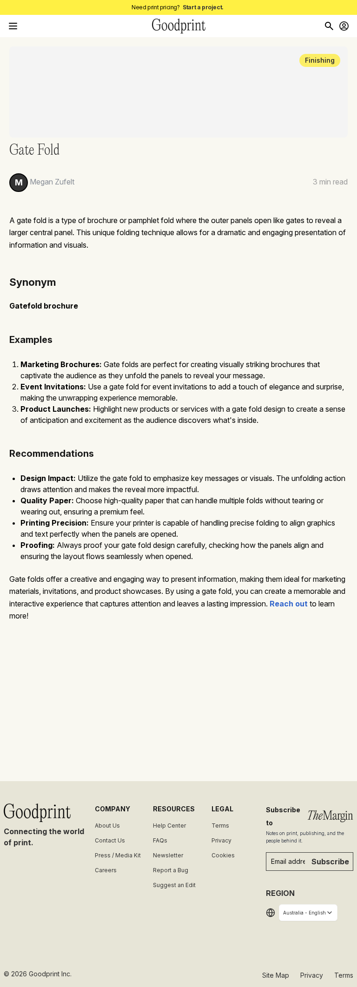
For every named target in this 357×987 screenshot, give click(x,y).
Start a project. (203, 7)
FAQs (160, 840)
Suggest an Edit (174, 885)
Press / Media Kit (118, 855)
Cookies (223, 855)
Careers (106, 870)
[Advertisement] (178, 697)
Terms (220, 825)
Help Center (169, 825)
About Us (107, 825)
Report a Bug (170, 870)
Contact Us (110, 840)
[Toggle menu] (13, 26)
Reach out (289, 603)
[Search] (329, 26)
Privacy (221, 840)
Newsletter (168, 855)
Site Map (275, 975)
